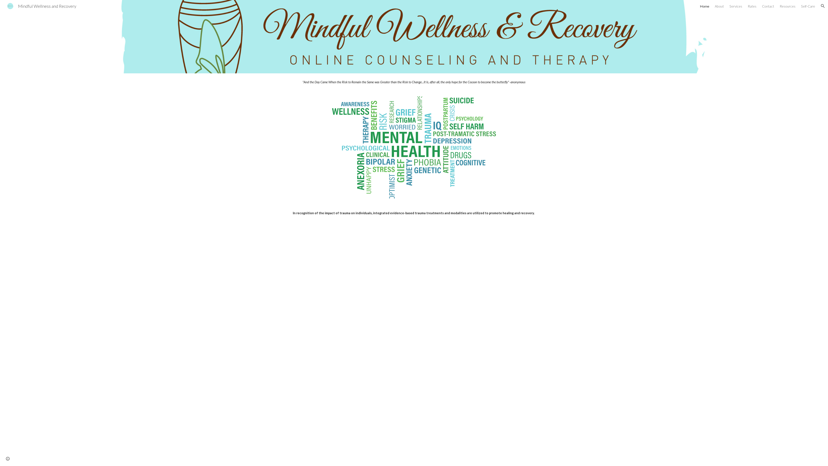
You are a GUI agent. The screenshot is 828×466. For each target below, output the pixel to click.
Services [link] (735, 6)
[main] (414, 82)
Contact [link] (768, 6)
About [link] (719, 6)
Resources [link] (787, 6)
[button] (823, 6)
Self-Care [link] (808, 6)
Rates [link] (752, 6)
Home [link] (704, 6)
